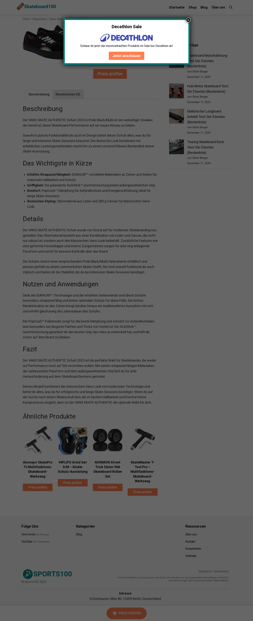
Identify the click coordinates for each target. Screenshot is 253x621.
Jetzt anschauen (126, 56)
